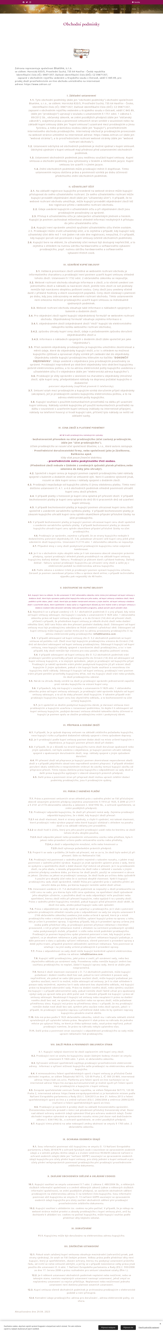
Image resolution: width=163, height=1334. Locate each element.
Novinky (137, 2)
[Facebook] (23, 2)
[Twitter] (27, 2)
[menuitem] (56, 9)
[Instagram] (30, 2)
